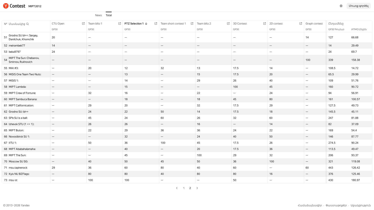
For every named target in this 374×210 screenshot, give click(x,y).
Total (109, 15)
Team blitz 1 (95, 23)
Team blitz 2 (204, 23)
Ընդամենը (336, 23)
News (98, 15)
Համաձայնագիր (310, 205)
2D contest (276, 23)
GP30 (55, 29)
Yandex (25, 205)
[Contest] (14, 6)
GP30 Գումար (336, 29)
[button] (19, 23)
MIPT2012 (34, 6)
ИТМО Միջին (359, 29)
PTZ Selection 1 (134, 23)
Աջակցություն (361, 205)
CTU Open (58, 23)
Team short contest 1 (173, 23)
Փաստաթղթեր (336, 205)
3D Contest (240, 23)
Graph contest (314, 23)
